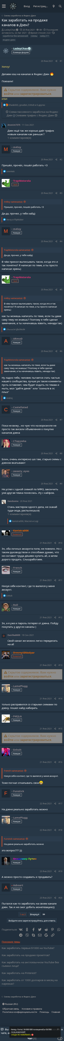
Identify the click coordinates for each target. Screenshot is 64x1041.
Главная (56, 1011)
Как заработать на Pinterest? (19, 973)
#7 (61, 419)
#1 (61, 61)
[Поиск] (60, 6)
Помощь (44, 1011)
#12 (60, 617)
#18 (60, 830)
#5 (61, 289)
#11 (60, 580)
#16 (60, 762)
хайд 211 (44, 35)
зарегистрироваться (35, 94)
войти (8, 94)
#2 (61, 159)
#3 (61, 193)
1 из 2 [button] (23, 914)
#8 (61, 453)
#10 (60, 542)
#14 (60, 698)
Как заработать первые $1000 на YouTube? (28, 948)
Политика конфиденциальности (19, 1011)
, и (25, 521)
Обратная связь (10, 1008)
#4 (61, 241)
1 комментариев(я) (19, 137)
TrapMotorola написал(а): (17, 249)
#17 (60, 803)
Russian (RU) (11, 1004)
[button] (4, 6)
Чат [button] (31, 1038)
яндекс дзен (9, 39)
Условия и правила (32, 1008)
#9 (61, 483)
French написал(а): (13, 770)
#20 (60, 897)
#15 (60, 728)
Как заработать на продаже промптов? (26, 955)
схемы (34, 35)
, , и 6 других (27, 105)
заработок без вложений (15, 35)
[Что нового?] (53, 6)
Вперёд (34, 914)
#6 (61, 351)
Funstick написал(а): (14, 838)
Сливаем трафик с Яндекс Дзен (35, 115)
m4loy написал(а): (13, 201)
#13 (60, 665)
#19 (60, 871)
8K (40, 29)
